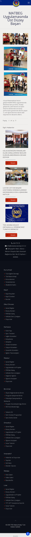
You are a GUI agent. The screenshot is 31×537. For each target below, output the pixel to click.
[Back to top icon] (15, 520)
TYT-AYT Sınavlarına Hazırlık (15, 503)
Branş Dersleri (10, 311)
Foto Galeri (9, 475)
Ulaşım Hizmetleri (11, 347)
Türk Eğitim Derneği (12, 274)
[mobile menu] (28, 2)
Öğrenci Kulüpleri (11, 379)
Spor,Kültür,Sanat (11, 418)
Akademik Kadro (11, 285)
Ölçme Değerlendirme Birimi (15, 393)
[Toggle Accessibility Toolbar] (28, 534)
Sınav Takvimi (10, 443)
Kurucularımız (10, 279)
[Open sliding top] (2, 2)
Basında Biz (9, 480)
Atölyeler (8, 342)
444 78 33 (16, 243)
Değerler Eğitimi (11, 376)
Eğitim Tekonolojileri (12, 353)
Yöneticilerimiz (10, 282)
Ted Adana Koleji (11, 276)
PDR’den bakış (10, 314)
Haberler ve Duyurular (13, 457)
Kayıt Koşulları (10, 294)
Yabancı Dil (9, 412)
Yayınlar (8, 460)
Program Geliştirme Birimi (14, 396)
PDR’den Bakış (10, 370)
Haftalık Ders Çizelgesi (13, 316)
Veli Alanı (8, 463)
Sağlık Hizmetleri (11, 336)
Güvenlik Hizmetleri (12, 350)
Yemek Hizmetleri (11, 345)
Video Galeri (9, 477)
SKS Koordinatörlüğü (12, 407)
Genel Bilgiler (10, 308)
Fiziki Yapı (9, 331)
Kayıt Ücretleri (10, 296)
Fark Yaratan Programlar (14, 415)
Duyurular (9, 319)
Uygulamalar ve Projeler (13, 367)
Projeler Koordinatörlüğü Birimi (16, 404)
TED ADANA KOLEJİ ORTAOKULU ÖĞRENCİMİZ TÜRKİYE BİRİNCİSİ (13, 227)
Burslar (8, 299)
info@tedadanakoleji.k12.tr (16, 246)
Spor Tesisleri (10, 333)
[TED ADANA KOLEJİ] (16, 2)
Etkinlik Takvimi (11, 466)
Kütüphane (9, 339)
